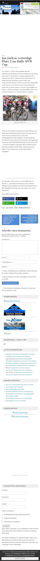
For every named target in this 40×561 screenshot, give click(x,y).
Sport (3, 55)
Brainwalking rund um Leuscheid (16, 400)
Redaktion (9, 354)
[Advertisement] (20, 34)
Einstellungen (20, 558)
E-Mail (4, 504)
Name (4, 257)
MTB (16, 207)
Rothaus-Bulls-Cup (24, 207)
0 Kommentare (14, 67)
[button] (8, 198)
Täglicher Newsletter (10, 518)
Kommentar (6, 239)
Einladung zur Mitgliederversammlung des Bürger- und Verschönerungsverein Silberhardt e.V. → (30, 219)
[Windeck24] (20, 9)
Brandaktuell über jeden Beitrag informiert (17, 514)
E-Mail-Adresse (7, 262)
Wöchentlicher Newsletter (12, 521)
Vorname (4, 490)
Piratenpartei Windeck (12, 363)
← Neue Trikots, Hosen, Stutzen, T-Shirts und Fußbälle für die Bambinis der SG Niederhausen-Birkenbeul (10, 219)
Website (4, 267)
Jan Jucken (9, 207)
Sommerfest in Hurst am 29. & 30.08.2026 (19, 398)
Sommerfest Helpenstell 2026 (15, 389)
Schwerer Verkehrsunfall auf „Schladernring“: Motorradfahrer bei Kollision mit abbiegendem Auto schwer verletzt (20, 394)
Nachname (5, 497)
